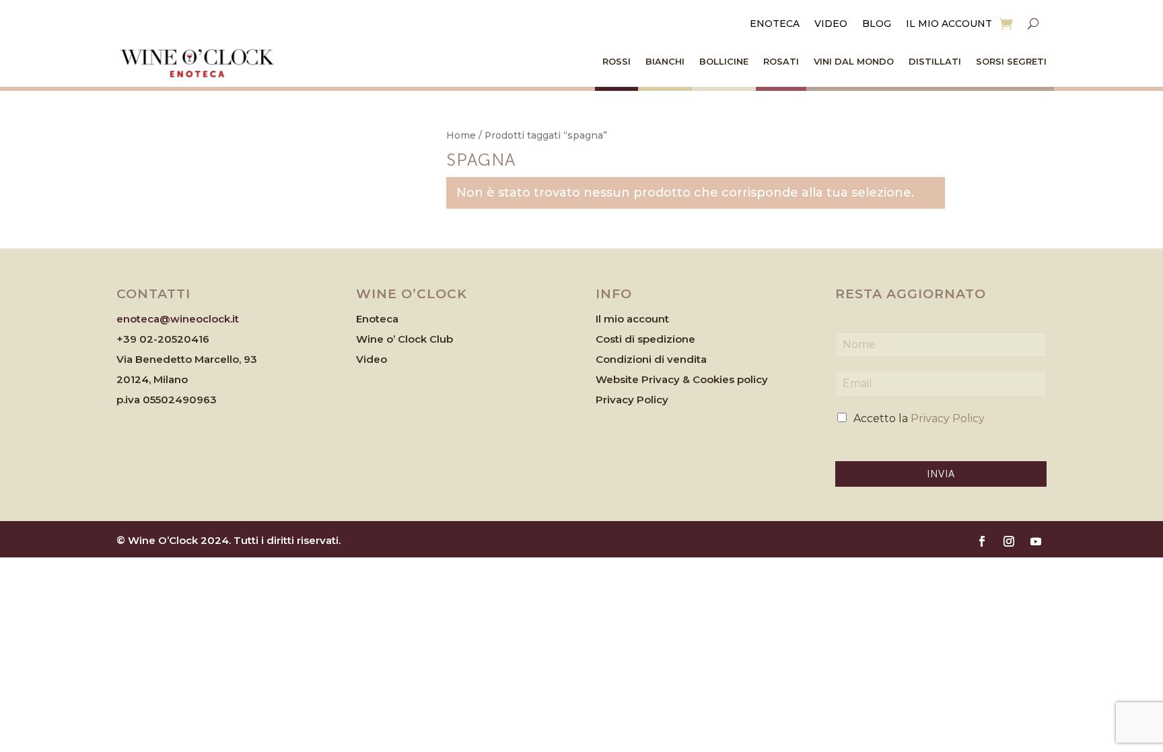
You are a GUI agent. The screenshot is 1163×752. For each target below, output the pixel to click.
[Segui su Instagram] (1009, 541)
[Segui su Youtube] (1036, 541)
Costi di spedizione (645, 339)
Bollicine (723, 61)
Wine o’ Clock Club (404, 339)
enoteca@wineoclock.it (177, 318)
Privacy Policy (632, 399)
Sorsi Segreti (1011, 61)
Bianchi (664, 61)
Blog (876, 24)
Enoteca (775, 24)
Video (830, 24)
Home (461, 135)
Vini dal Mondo (854, 61)
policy (752, 379)
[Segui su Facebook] (982, 541)
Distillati (935, 61)
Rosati (781, 61)
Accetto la (919, 418)
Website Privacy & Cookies (666, 379)
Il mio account (949, 24)
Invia (941, 474)
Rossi (616, 61)
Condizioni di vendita (651, 359)
